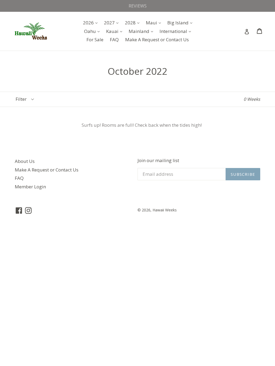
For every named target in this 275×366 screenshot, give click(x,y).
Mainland (142, 31)
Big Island (181, 22)
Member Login (30, 187)
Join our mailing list (158, 160)
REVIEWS (138, 6)
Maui (155, 22)
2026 (91, 22)
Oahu (93, 31)
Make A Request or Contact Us (157, 39)
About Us (25, 161)
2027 (112, 22)
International (177, 31)
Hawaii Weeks (165, 209)
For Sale (94, 39)
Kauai (115, 31)
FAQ (114, 39)
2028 (133, 22)
